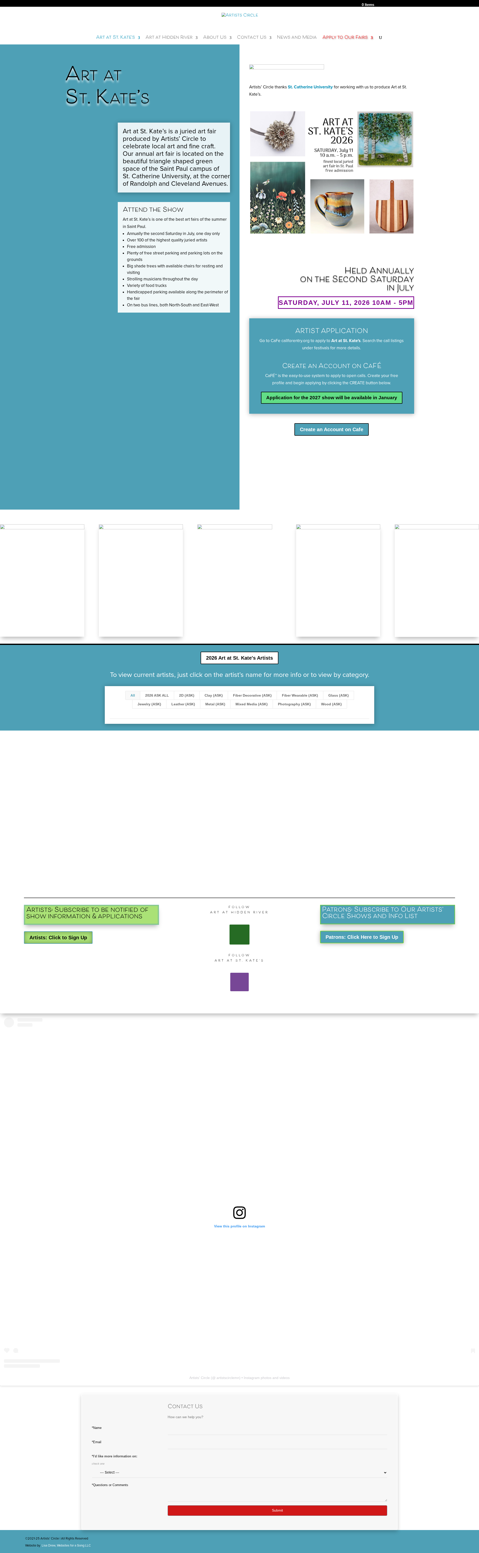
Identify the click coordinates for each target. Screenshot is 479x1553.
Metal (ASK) (215, 704)
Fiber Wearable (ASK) (300, 695)
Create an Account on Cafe (331, 429)
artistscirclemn (228, 1378)
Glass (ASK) (338, 695)
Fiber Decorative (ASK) (252, 695)
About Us (215, 39)
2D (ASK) (186, 695)
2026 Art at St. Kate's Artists (239, 658)
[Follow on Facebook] (239, 935)
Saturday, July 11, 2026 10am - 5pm (346, 302)
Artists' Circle (199, 1378)
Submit (277, 1510)
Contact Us (251, 39)
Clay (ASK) (214, 695)
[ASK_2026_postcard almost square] (331, 238)
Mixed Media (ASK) (252, 704)
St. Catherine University (310, 87)
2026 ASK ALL (157, 695)
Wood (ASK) (331, 704)
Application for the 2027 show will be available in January (331, 397)
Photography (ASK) (294, 704)
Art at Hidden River (169, 39)
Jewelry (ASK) (149, 704)
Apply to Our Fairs (345, 39)
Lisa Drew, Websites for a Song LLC (66, 1546)
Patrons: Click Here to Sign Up (362, 937)
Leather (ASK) (183, 704)
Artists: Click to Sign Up (58, 937)
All (132, 695)
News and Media (297, 39)
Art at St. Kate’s (115, 39)
